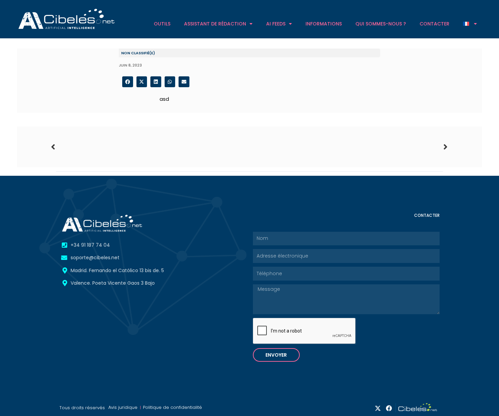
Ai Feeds (275, 23)
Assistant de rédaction (215, 23)
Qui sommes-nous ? (380, 23)
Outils (162, 23)
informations (324, 23)
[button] (127, 81)
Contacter (434, 23)
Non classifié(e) (138, 53)
